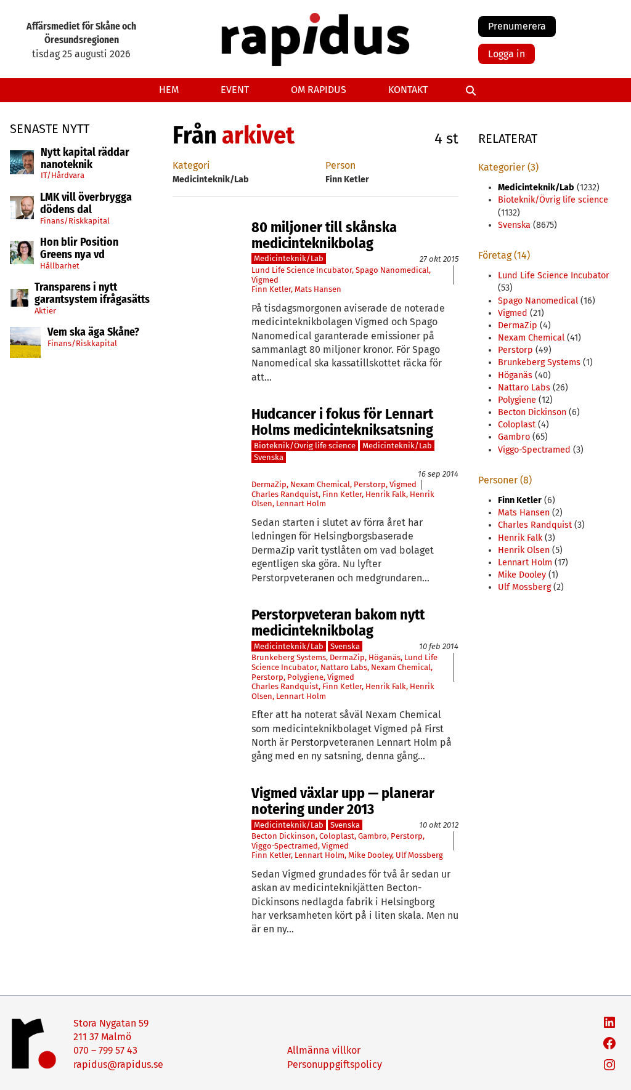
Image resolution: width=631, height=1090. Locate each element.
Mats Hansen (318, 289)
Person (340, 165)
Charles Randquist (285, 494)
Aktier (45, 310)
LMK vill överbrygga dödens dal (86, 204)
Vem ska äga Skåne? (93, 332)
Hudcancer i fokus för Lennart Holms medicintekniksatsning (342, 422)
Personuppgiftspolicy (334, 1064)
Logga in (506, 54)
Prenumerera (517, 26)
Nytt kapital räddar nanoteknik (85, 159)
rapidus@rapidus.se (118, 1064)
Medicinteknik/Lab (289, 258)
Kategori (191, 165)
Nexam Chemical (320, 484)
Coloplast (336, 836)
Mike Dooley (370, 855)
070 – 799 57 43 (105, 1050)
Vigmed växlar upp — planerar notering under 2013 (342, 801)
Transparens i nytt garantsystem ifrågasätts (92, 293)
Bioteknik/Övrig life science (305, 445)
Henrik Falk (385, 494)
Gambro (372, 836)
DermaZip (269, 484)
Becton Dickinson (283, 836)
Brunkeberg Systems (288, 657)
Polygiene (305, 677)
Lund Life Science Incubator (301, 270)
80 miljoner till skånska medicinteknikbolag (324, 235)
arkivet (258, 135)
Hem (169, 89)
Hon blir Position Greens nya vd (79, 248)
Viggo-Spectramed (284, 845)
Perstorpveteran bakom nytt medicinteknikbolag (338, 623)
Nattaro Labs (343, 667)
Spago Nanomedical (392, 270)
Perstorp (370, 484)
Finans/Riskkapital (75, 220)
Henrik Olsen (524, 550)
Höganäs (384, 657)
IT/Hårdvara (62, 175)
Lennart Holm (301, 503)
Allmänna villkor (323, 1050)
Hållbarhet (59, 265)
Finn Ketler (271, 289)
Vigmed (265, 280)
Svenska (268, 457)
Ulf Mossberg (419, 855)
